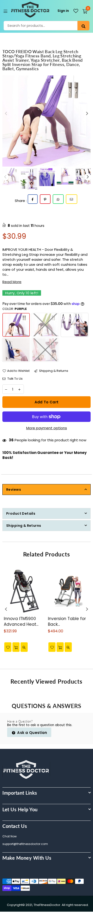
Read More (11, 281)
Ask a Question (31, 732)
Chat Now (9, 836)
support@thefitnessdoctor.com (25, 844)
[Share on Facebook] (33, 199)
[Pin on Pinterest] (45, 199)
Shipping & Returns (53, 371)
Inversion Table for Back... (67, 621)
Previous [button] (6, 113)
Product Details (20, 513)
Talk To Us (15, 379)
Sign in (63, 10)
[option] (46, 121)
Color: (14, 309)
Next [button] (87, 113)
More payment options (46, 427)
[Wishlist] (75, 10)
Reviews (13, 489)
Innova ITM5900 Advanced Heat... (21, 621)
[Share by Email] (71, 199)
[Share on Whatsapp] (58, 199)
